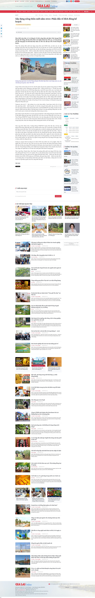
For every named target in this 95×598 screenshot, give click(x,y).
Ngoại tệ (66, 125)
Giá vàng (46, 15)
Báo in (28, 1)
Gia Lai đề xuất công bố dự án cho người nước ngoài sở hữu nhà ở (75, 35)
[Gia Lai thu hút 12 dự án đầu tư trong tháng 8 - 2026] (22, 335)
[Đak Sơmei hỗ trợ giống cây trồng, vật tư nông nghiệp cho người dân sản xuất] (22, 322)
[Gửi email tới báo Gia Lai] (73, 1)
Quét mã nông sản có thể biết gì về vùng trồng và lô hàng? (45, 425)
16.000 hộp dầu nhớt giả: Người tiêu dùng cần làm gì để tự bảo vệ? (46, 438)
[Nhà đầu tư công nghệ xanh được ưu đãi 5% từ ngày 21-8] (22, 535)
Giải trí (70, 11)
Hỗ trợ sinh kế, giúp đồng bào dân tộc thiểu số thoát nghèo (75, 89)
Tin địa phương (70, 63)
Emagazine (48, 1)
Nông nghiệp (55, 15)
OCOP (36, 15)
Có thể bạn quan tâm (24, 204)
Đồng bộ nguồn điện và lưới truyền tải (41, 543)
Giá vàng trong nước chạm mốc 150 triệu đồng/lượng (22, 368)
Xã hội (74, 11)
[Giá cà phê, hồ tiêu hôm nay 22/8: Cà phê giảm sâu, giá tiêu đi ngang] (54, 492)
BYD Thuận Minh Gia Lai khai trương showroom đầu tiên (71, 189)
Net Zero (50, 15)
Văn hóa (66, 11)
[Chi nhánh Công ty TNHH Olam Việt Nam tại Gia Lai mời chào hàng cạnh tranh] (67, 171)
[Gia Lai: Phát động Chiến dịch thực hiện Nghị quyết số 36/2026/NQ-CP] (22, 211)
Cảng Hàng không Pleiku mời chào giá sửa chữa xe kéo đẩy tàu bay (71, 154)
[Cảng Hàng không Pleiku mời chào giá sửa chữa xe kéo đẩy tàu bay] (67, 152)
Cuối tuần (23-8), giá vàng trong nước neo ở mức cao (45, 476)
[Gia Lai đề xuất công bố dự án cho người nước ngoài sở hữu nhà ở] (66, 35)
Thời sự (19, 11)
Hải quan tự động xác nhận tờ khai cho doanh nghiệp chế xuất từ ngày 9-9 (45, 243)
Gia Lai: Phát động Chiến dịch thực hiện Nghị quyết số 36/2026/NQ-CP (21, 218)
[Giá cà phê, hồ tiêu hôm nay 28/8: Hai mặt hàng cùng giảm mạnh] (66, 29)
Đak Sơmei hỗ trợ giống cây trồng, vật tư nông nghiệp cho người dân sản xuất (46, 319)
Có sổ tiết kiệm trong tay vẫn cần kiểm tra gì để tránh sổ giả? (45, 388)
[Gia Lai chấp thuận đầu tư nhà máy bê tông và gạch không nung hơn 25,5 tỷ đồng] (22, 310)
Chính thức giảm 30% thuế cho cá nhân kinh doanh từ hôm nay (54, 369)
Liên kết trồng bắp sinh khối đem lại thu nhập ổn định (46, 450)
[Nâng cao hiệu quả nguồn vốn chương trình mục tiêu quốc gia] (22, 522)
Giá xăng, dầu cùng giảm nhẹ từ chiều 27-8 (43, 255)
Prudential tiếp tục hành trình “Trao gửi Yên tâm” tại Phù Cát (45, 293)
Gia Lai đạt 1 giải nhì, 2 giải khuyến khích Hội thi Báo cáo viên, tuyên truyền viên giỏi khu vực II (71, 105)
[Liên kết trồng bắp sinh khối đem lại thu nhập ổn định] (22, 455)
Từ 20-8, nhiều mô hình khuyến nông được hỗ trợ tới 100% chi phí (45, 569)
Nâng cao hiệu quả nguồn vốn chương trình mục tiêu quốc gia (45, 518)
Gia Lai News (87, 11)
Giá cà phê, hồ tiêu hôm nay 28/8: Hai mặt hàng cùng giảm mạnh (75, 29)
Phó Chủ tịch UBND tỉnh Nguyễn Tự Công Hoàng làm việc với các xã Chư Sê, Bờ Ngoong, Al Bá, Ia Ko (71, 81)
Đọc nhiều (67, 24)
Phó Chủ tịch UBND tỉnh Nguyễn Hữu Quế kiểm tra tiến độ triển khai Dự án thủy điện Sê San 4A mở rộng (71, 50)
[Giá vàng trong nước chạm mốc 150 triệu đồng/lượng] (22, 362)
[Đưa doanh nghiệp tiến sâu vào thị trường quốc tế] (22, 348)
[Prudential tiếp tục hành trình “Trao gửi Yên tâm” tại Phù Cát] (22, 297)
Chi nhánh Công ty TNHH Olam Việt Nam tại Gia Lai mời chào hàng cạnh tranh (71, 172)
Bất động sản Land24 (72, 242)
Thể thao (78, 11)
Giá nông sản (70, 15)
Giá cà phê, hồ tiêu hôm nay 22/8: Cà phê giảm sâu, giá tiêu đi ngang (54, 500)
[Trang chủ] (16, 11)
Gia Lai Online (23, 584)
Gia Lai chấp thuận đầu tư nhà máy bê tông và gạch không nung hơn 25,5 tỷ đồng (45, 306)
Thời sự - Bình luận (35, 11)
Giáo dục (46, 11)
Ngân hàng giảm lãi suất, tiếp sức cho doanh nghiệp (22, 499)
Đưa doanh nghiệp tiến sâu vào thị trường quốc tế (44, 343)
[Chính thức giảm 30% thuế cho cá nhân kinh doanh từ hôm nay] (54, 362)
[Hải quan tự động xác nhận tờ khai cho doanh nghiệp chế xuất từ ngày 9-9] (22, 247)
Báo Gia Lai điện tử (47, 6)
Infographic (54, 1)
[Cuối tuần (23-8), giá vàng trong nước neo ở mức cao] (22, 480)
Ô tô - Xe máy (41, 15)
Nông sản (66, 116)
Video (18, 1)
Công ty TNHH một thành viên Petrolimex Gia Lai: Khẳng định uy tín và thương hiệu (45, 413)
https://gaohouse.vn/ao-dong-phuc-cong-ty (71, 244)
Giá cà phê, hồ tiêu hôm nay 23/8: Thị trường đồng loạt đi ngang (46, 464)
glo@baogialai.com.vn (21, 589)
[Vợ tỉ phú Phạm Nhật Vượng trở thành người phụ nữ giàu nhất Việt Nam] (66, 56)
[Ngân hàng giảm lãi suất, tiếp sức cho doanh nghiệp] (22, 492)
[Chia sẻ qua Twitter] (1, 31)
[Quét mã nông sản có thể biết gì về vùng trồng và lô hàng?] (22, 429)
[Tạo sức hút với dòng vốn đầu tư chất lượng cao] (22, 228)
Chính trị (29, 11)
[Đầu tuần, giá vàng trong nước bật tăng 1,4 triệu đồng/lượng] (22, 379)
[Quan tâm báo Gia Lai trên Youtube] (71, 1)
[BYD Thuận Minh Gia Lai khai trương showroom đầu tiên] (67, 188)
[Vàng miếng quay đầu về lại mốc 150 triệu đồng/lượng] (22, 285)
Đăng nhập (77, 1)
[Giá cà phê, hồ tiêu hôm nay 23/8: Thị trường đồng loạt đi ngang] (22, 467)
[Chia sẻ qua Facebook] (1, 25)
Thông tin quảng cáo (71, 147)
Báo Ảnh (22, 1)
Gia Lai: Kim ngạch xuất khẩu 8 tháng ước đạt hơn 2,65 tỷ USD (55, 217)
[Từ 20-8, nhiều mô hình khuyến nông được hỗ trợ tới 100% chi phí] (22, 573)
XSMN (78, 242)
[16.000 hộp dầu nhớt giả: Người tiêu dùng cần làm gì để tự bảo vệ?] (22, 442)
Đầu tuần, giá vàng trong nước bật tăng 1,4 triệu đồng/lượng (44, 375)
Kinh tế (42, 11)
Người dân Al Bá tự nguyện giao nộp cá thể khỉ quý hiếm (75, 96)
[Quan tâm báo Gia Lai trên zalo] (69, 1)
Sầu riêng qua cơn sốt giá (38, 400)
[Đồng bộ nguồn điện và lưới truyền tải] (22, 547)
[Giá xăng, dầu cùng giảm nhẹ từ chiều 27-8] (22, 259)
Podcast (33, 1)
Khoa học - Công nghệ (58, 11)
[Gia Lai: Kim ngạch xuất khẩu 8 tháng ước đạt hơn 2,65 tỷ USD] (55, 211)
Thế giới (24, 11)
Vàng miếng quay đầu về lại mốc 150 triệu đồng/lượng (46, 280)
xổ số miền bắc (66, 242)
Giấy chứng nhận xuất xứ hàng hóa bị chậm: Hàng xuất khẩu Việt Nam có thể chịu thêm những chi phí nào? (46, 556)
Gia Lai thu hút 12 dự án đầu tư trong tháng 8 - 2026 (45, 331)
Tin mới (75, 24)
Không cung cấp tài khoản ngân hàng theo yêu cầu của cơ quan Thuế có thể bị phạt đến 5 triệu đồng (38, 500)
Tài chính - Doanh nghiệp (63, 15)
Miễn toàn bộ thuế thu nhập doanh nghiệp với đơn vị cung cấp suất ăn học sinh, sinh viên (71, 42)
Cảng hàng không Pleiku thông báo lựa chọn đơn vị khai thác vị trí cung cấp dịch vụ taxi (71, 181)
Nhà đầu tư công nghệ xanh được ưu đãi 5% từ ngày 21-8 (46, 531)
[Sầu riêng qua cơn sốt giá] (22, 404)
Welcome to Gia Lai (40, 1)
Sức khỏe (51, 11)
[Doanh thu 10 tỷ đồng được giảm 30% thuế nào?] (22, 509)
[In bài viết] (1, 36)
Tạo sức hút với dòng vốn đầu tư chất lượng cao (22, 235)
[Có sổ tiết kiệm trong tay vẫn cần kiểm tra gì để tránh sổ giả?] (22, 391)
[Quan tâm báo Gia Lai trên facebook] (67, 1)
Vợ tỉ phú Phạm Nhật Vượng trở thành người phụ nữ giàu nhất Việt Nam (75, 56)
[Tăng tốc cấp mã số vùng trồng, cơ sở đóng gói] (55, 228)
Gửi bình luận (58, 196)
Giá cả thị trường (77, 15)
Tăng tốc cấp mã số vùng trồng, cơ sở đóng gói (55, 235)
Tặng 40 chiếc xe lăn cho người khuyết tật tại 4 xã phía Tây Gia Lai (71, 71)
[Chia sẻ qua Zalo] (1, 28)
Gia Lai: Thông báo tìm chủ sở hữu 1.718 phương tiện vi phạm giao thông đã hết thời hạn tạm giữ (71, 163)
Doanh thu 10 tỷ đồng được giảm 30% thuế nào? (44, 505)
